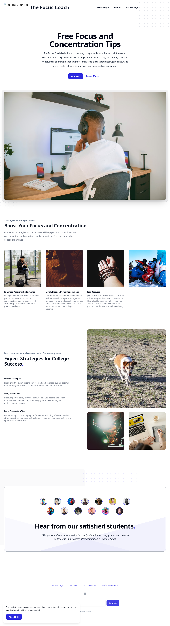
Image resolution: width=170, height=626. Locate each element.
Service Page (103, 7)
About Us (117, 7)
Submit (113, 603)
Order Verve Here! (110, 585)
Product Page (132, 7)
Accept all (14, 616)
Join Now (76, 76)
